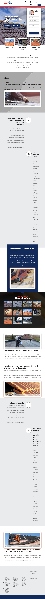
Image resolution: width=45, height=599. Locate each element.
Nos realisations (7, 25)
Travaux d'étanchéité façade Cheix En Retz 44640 (7, 579)
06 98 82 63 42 (30, 3)
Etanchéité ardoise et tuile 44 (17, 304)
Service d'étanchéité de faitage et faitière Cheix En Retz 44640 (16, 584)
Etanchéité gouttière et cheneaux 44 (28, 320)
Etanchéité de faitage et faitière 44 (8, 320)
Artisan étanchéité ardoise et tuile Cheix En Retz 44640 (7, 574)
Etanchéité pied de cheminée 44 (37, 303)
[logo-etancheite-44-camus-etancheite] (9, 3)
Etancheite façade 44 (7, 312)
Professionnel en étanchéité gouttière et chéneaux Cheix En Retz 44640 (7, 590)
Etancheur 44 (17, 320)
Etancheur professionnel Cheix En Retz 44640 (24, 584)
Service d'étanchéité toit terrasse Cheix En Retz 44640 (7, 584)
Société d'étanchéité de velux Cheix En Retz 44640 (15, 579)
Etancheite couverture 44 (27, 304)
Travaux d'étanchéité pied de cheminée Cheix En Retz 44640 (25, 574)
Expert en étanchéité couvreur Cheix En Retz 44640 (24, 579)
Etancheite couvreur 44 (27, 312)
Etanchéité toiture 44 (7, 304)
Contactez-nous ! (16, 25)
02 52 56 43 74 (25, 3)
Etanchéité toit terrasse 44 (37, 312)
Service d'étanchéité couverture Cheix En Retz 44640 (15, 574)
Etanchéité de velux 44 (18, 312)
